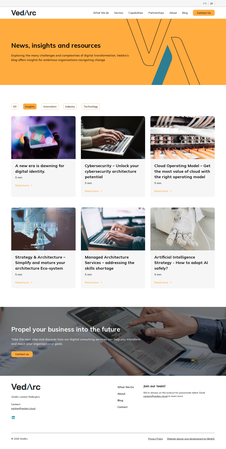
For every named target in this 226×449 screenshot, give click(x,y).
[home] (23, 12)
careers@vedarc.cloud (155, 396)
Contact (122, 407)
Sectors (118, 12)
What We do (101, 12)
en (205, 3)
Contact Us (204, 12)
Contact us (22, 354)
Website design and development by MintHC (191, 438)
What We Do (125, 387)
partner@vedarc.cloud (23, 408)
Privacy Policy (155, 438)
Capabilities (136, 12)
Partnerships (156, 12)
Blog (185, 12)
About (173, 12)
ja (211, 3)
